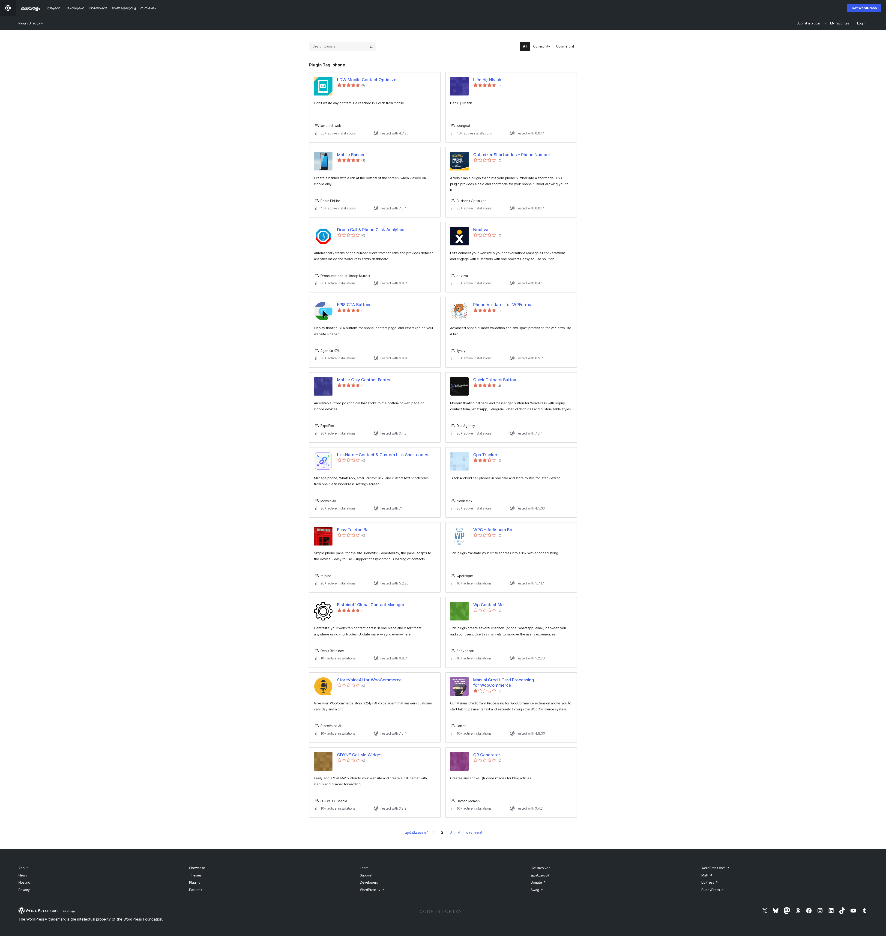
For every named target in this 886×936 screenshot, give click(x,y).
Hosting (24, 882)
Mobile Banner (351, 154)
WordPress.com (715, 868)
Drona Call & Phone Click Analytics (370, 229)
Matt (706, 875)
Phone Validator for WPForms (502, 304)
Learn (364, 868)
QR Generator (486, 754)
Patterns (195, 890)
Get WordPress (864, 8)
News (22, 875)
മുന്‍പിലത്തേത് (416, 832)
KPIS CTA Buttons (354, 304)
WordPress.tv (372, 890)
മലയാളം (69, 911)
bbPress (709, 882)
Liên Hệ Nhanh (487, 79)
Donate (538, 882)
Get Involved (541, 868)
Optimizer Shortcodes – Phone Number (511, 154)
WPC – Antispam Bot (493, 529)
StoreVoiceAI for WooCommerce (369, 679)
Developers (369, 882)
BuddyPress (712, 890)
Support (366, 875)
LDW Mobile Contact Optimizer (367, 79)
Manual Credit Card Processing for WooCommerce (503, 682)
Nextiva (480, 229)
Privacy (24, 890)
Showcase (197, 868)
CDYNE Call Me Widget (359, 754)
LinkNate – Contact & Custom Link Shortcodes (382, 454)
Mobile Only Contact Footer (364, 379)
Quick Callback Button (494, 379)
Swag (537, 890)
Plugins (194, 882)
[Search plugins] (371, 46)
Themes (195, 875)
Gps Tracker (485, 454)
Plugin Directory (30, 23)
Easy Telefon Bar (353, 529)
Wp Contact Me (488, 604)
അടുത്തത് (474, 832)
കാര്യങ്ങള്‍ (540, 875)
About (23, 868)
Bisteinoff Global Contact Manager (370, 604)
